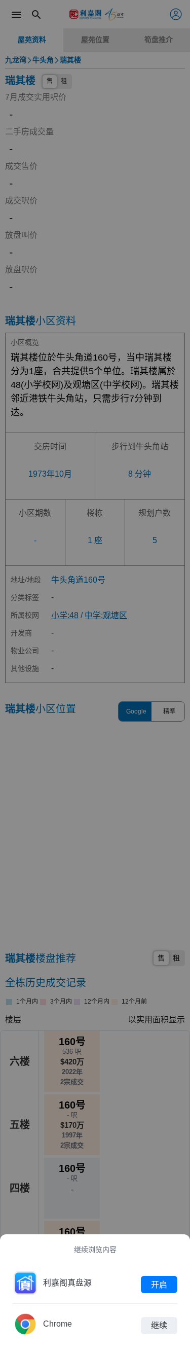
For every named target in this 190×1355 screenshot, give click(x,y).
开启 (159, 1284)
